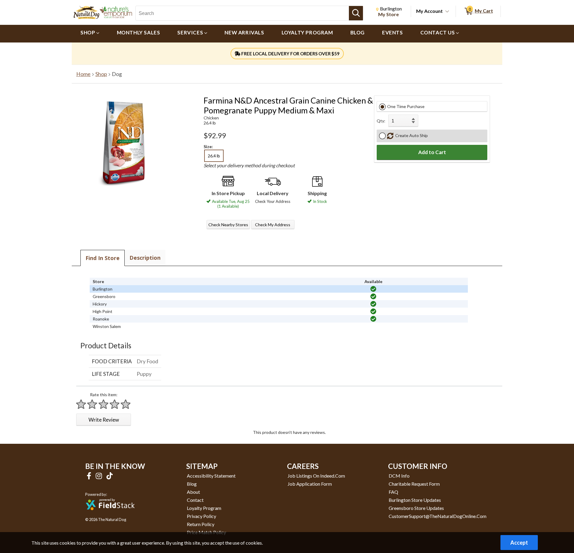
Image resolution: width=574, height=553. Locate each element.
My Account (429, 11)
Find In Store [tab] (103, 258)
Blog (192, 484)
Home (83, 74)
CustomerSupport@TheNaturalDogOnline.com (437, 516)
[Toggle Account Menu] (447, 11)
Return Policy (200, 524)
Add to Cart (432, 152)
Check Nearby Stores (228, 224)
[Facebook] (89, 475)
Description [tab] (145, 257)
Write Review (103, 420)
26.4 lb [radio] (214, 155)
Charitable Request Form (414, 484)
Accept (519, 542)
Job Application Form (310, 484)
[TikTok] (109, 475)
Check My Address (272, 224)
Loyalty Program (204, 508)
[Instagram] (99, 475)
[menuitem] (90, 33)
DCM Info (399, 475)
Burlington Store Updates (415, 500)
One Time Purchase (406, 106)
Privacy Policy (201, 516)
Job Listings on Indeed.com (316, 475)
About (193, 492)
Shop (101, 74)
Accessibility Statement (211, 475)
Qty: (381, 120)
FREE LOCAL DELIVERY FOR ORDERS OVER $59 (290, 53)
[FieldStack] (110, 514)
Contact (195, 500)
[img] (373, 289)
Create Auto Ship (410, 135)
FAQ (393, 492)
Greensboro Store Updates (416, 508)
